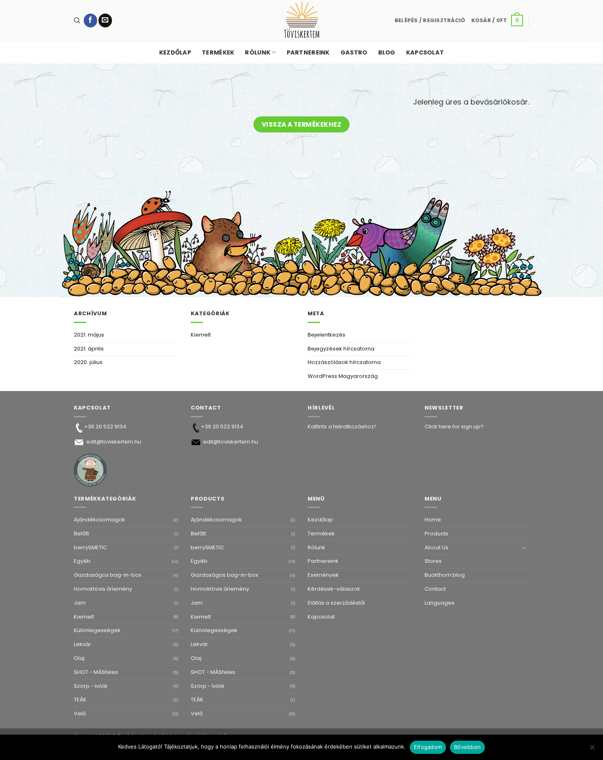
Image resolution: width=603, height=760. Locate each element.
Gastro (354, 52)
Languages (440, 603)
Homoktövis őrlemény (103, 589)
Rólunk (257, 52)
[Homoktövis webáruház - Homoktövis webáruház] (301, 20)
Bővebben (467, 747)
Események (323, 575)
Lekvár (82, 644)
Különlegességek (97, 630)
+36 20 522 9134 (105, 426)
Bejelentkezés (326, 335)
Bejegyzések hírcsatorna (341, 349)
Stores (433, 561)
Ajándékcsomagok (99, 519)
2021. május (89, 335)
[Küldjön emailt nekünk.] (105, 20)
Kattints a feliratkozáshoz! (342, 426)
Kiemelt (201, 335)
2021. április (89, 349)
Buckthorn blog (445, 575)
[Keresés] (77, 20)
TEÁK (80, 699)
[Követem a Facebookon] (90, 20)
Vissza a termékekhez (301, 124)
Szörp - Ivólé (90, 686)
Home (433, 519)
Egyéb (82, 561)
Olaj (79, 658)
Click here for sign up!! (454, 426)
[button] (430, 20)
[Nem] (592, 749)
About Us (436, 547)
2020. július (88, 362)
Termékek (218, 52)
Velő (80, 713)
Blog (386, 52)
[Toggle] (524, 548)
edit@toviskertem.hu (113, 442)
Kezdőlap (175, 52)
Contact (435, 589)
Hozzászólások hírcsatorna (344, 362)
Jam (80, 603)
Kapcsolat (425, 52)
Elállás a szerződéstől (336, 603)
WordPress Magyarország (343, 376)
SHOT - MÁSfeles (96, 672)
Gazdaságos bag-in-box (107, 575)
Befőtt (81, 533)
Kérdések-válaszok (334, 589)
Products (436, 533)
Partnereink (308, 52)
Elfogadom (428, 747)
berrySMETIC (90, 547)
